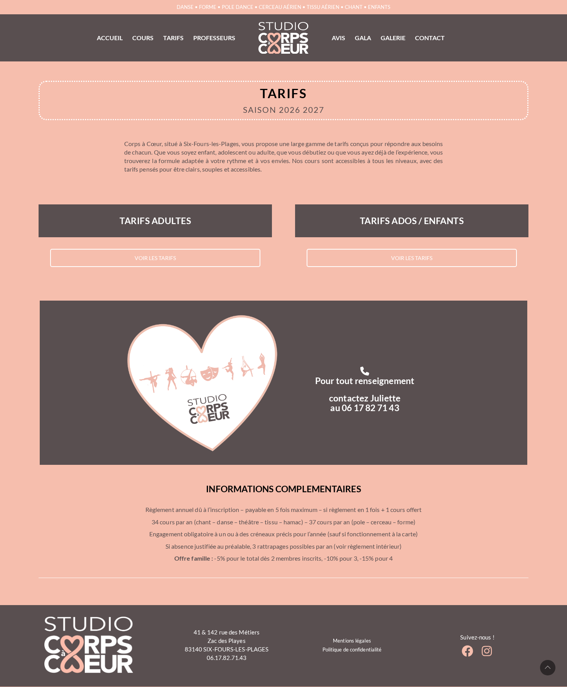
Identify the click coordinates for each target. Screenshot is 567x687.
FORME (207, 7)
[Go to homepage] (283, 38)
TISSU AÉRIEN (323, 7)
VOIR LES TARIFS (155, 258)
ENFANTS (379, 7)
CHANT (354, 7)
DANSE (185, 7)
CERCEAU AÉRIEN (280, 7)
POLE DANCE (237, 7)
